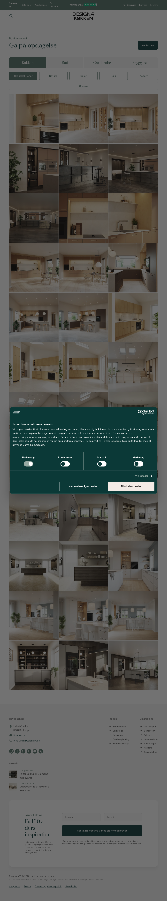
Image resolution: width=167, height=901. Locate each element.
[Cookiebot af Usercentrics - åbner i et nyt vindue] (140, 412)
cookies (116, 441)
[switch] (65, 463)
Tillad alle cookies (131, 486)
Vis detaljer (141, 475)
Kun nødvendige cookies (83, 486)
